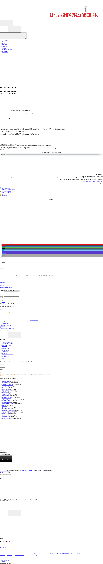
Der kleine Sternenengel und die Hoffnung (6, 190)
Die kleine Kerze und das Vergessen (6, 393)
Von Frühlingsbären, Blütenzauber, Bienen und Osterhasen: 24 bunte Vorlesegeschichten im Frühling (15, 477)
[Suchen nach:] (4, 515)
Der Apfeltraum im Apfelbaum (6, 402)
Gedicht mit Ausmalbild (54, 553)
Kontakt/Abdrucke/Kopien (5, 53)
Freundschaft (38, 281)
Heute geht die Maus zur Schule (34, 320)
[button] (4, 244)
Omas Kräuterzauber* (5, 353)
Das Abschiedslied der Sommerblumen (7, 417)
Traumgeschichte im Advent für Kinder (72, 281)
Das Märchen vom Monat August (4, 323)
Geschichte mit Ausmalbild (43, 281)
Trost (78, 281)
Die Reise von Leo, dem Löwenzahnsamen (7, 407)
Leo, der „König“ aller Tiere (3, 329)
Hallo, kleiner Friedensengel (5, 350)
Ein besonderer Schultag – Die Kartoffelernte (7, 384)
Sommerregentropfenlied (5, 352)
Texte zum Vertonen (4, 51)
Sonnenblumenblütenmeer (5, 409)
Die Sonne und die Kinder (3, 326)
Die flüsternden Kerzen (5, 392)
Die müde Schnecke (4, 346)
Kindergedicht (9, 555)
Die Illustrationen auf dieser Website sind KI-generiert (9, 559)
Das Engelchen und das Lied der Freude (6, 191)
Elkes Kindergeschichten (5, 40)
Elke (14, 89)
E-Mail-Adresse (2, 299)
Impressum (3, 561)
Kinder (64, 281)
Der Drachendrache (4, 406)
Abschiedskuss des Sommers (5, 395)
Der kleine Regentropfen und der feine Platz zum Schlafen (9, 399)
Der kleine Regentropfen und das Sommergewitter (8, 403)
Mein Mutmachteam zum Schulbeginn (7, 342)
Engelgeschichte (31, 281)
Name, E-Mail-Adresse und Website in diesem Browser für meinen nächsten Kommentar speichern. (14, 303)
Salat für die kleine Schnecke (5, 357)
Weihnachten (85, 281)
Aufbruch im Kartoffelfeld (5, 386)
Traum (66, 281)
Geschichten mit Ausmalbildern (22, 275)
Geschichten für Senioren (5, 52)
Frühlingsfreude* (4, 358)
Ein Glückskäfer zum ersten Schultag (5, 324)
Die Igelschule (4, 344)
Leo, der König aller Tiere (5, 390)
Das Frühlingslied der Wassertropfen (5, 471)
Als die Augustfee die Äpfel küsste (6, 398)
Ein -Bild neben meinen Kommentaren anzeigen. (8, 302)
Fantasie (35, 281)
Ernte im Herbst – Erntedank (5, 411)
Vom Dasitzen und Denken (5, 355)
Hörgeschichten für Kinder (50, 275)
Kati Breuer (37, 470)
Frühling (33, 553)
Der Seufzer (3, 347)
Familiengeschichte (18, 553)
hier (15, 378)
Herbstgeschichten (4, 45)
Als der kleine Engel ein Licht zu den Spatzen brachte (8, 189)
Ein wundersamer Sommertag (5, 388)
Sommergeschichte (36, 555)
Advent (13, 281)
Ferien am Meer (4, 414)
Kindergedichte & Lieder (5, 42)
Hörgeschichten (4, 50)
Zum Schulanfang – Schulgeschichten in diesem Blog (9, 412)
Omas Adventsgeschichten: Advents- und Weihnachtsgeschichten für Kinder (94, 180)
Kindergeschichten (19, 555)
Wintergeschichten (4, 46)
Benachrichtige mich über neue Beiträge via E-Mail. (7, 306)
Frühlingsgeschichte (37, 553)
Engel (28, 281)
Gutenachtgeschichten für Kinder (43, 275)
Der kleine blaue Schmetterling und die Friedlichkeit (7, 328)
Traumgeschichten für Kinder (58, 275)
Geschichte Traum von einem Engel (51, 281)
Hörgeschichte (61, 281)
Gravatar (3, 302)
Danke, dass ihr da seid (5, 404)
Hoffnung (57, 281)
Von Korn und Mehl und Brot (5, 391)
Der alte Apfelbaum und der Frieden (4, 327)
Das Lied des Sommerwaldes (5, 356)
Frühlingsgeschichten (4, 44)
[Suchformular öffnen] (6, 23)
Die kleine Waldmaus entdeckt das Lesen (5, 325)
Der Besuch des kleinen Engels (5, 195)
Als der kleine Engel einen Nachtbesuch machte (7, 192)
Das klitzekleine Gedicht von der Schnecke (7, 396)
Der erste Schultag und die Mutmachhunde (7, 383)
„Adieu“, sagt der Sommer (5, 413)
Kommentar (2, 296)
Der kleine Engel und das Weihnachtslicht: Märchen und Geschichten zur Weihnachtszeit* (14, 544)
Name (1, 297)
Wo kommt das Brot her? (5, 351)
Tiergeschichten (4, 48)
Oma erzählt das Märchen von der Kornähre (7, 418)
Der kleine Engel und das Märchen (5, 188)
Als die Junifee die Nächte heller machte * (7, 354)
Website (1, 300)
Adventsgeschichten (15, 275)
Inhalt (2, 41)
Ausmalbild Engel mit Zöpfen (23, 281)
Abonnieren (2, 268)
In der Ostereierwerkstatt (3, 472)
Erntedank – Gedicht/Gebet (5, 389)
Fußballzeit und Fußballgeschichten (6, 416)
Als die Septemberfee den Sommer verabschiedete (8, 410)
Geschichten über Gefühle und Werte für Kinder (32, 275)
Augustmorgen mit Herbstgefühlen (6, 381)
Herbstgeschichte (91, 553)
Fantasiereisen (4, 43)
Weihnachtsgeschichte (64, 555)
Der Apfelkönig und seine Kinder (6, 382)
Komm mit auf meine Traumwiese (6, 345)
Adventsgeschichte (17, 281)
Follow (1, 558)
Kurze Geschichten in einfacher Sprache (7, 49)
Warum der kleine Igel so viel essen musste (7, 343)
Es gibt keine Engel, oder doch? (5, 194)
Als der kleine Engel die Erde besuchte (6, 187)
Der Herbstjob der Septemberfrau (6, 400)
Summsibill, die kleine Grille (5, 348)
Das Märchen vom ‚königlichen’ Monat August (8, 394)
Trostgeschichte (81, 281)
